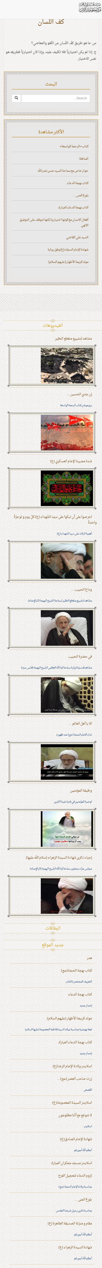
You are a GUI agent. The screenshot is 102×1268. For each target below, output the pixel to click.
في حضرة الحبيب (80, 657)
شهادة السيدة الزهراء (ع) (75, 1247)
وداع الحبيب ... (81, 590)
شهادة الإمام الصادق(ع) (76, 1139)
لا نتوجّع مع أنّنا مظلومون (75, 1115)
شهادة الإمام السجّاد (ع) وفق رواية (67, 250)
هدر (89, 958)
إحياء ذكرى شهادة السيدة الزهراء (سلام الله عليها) (59, 858)
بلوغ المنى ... (80, 195)
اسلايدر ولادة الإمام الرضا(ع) (72, 1066)
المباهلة (83, 159)
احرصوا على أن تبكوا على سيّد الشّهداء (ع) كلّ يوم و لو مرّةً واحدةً (55, 520)
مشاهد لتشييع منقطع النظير (73, 339)
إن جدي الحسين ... (79, 394)
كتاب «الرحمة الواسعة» (74, 146)
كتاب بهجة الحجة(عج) (76, 971)
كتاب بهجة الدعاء (77, 183)
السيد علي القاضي (77, 237)
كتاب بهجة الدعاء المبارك (73, 208)
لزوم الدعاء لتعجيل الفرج (75, 1176)
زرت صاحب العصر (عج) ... (74, 1079)
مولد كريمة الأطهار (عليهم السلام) (68, 262)
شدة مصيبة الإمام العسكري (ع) (71, 461)
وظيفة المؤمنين (81, 791)
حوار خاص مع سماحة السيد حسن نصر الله (63, 171)
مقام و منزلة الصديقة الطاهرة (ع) (70, 1223)
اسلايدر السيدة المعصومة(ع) (72, 1103)
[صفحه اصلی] (89, 7)
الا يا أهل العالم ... (80, 724)
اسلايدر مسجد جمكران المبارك (71, 1163)
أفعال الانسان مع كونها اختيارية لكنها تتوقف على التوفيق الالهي (53, 222)
